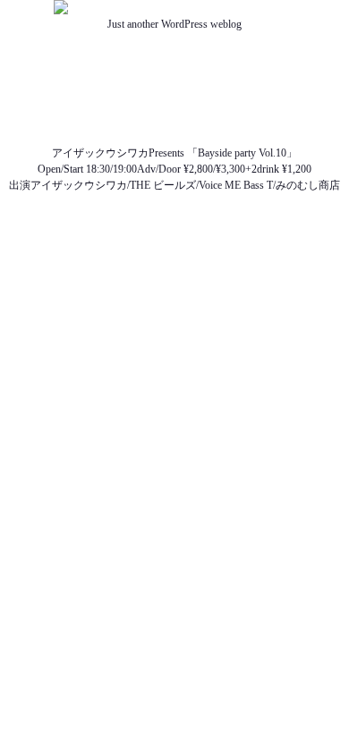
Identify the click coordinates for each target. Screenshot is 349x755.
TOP (175, 40)
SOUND (175, 121)
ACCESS (174, 137)
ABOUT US (175, 56)
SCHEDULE (175, 88)
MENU (174, 104)
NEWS (174, 72)
